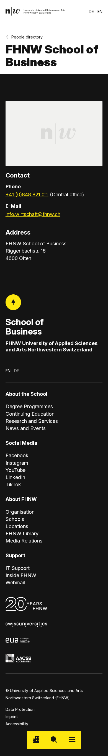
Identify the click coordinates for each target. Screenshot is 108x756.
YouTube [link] (15, 470)
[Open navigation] (72, 740)
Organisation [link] (20, 512)
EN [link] (99, 11)
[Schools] (36, 740)
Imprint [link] (12, 716)
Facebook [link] (17, 455)
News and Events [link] (26, 428)
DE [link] (91, 11)
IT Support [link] (18, 568)
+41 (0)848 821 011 (27, 194)
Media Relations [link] (24, 541)
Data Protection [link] (20, 709)
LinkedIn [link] (15, 477)
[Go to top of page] (13, 302)
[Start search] (54, 740)
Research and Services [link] (32, 421)
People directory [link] (27, 37)
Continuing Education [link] (30, 414)
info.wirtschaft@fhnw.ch (33, 214)
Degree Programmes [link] (29, 406)
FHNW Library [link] (22, 533)
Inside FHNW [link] (21, 575)
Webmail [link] (15, 582)
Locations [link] (17, 526)
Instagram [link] (17, 463)
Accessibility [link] (17, 723)
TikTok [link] (13, 484)
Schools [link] (15, 519)
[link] (36, 11)
